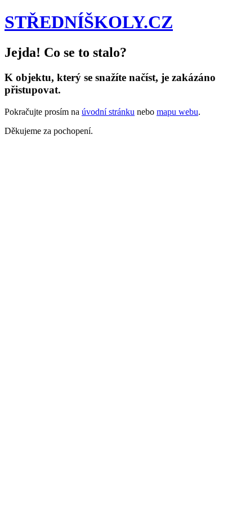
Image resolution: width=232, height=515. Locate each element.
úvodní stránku (108, 112)
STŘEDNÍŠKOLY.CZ (89, 22)
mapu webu (177, 112)
